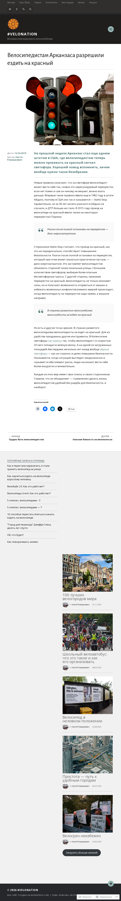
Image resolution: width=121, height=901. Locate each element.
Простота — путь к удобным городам (80, 778)
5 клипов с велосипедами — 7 (24, 507)
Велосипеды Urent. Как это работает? (29, 493)
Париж (37, 2)
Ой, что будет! (15, 535)
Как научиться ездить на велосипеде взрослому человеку (28, 477)
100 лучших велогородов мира (80, 596)
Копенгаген (51, 2)
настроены (55, 340)
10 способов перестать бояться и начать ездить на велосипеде (30, 516)
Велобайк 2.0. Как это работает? (25, 486)
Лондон (93, 2)
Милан (81, 2)
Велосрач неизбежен (82, 835)
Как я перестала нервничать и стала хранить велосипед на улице (28, 467)
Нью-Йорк (24, 2)
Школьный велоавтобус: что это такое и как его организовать (85, 658)
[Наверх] (111, 884)
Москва (11, 2)
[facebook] (16, 9)
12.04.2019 (20, 153)
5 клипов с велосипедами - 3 (23, 500)
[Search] (30, 9)
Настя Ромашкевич (14, 158)
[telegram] (23, 9)
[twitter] (10, 9)
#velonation (22, 33)
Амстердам (67, 2)
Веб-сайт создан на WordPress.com (28, 895)
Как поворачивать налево (22, 541)
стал (86, 153)
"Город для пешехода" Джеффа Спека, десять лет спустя (29, 526)
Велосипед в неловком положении (82, 719)
